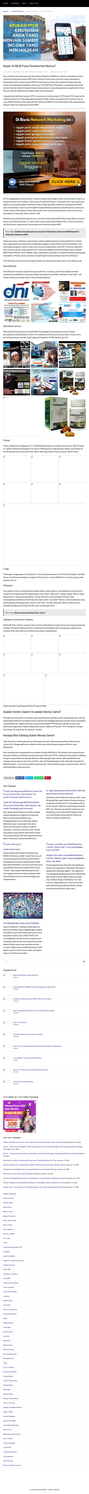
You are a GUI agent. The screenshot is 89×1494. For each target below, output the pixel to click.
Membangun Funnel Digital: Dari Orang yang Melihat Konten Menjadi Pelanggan (30, 1169)
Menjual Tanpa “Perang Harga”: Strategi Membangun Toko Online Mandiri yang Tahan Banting (34, 1187)
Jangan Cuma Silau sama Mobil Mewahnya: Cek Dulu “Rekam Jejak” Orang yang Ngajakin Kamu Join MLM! (65, 858)
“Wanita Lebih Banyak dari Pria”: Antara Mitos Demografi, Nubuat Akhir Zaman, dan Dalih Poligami (35, 1142)
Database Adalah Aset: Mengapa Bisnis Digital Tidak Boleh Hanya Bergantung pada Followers (34, 1165)
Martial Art (7, 1341)
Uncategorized (8, 1456)
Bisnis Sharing (8, 1229)
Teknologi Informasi (10, 1452)
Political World (8, 1376)
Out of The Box (8, 1367)
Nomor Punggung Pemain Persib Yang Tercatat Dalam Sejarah (34, 1010)
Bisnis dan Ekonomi (9, 1220)
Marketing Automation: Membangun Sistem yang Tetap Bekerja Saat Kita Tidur (30, 1160)
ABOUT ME (34, 3)
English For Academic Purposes (13, 1260)
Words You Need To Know (12, 1465)
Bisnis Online (7, 1225)
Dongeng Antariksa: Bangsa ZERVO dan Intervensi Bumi (32, 999)
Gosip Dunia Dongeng (10, 1283)
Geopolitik (6, 1278)
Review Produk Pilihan (10, 1398)
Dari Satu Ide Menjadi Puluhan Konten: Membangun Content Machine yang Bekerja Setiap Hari (35, 1178)
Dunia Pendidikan (9, 1256)
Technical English (9, 1443)
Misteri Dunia (7, 1345)
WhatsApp (39, 778)
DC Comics (7, 1238)
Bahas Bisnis (7, 1207)
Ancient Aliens (8, 1203)
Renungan (6, 1389)
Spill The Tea (7, 1429)
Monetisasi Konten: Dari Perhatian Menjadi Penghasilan (22, 1174)
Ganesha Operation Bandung (23, 1081)
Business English (9, 1234)
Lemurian (6, 1336)
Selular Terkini (8, 1412)
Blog (24, 3)
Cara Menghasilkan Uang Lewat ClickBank (21, 923)
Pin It (48, 778)
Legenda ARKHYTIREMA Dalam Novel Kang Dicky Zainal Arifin (34, 987)
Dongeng (15, 3)
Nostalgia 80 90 (8, 1358)
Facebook (21, 778)
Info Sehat (6, 1305)
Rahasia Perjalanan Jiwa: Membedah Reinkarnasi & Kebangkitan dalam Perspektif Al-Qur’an (34, 1183)
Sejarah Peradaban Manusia (12, 1407)
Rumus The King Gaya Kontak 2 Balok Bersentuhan (30, 1070)
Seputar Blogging (9, 1416)
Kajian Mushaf (8, 1323)
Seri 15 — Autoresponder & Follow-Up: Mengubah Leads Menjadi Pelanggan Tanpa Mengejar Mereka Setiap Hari (41, 1153)
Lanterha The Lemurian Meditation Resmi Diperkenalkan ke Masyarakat (37, 1046)
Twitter (30, 778)
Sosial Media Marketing (11, 1425)
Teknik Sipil (7, 1447)
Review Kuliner (8, 1394)
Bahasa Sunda (8, 1211)
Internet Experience (10, 1309)
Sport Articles (8, 1438)
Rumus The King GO (20, 1022)
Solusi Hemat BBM (9, 1421)
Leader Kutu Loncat (11, 849)
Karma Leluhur (8, 1332)
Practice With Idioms (10, 1381)
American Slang (8, 1198)
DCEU (5, 1243)
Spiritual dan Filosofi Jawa (11, 1434)
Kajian (5, 1318)
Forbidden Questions (10, 1274)
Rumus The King (9, 1403)
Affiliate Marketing (9, 1194)
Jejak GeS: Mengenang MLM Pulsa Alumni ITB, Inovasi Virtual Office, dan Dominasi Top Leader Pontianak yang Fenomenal (22, 805)
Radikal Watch (8, 1385)
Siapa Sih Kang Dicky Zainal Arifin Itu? (25, 975)
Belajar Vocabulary (9, 1216)
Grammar (6, 1296)
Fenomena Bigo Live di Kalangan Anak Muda (28, 1034)
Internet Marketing (17, 11)
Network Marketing (37, 72)
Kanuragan (7, 1327)
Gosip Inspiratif (8, 1287)
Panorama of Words (10, 1372)
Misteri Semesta (8, 1349)
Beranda (6, 11)
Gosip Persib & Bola (10, 1292)
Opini (5, 1363)
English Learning (8, 1265)
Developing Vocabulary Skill (12, 1247)
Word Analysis (8, 1461)
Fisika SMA (7, 1269)
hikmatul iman (7, 1300)
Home (5, 3)
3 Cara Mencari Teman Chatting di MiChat (27, 1058)
